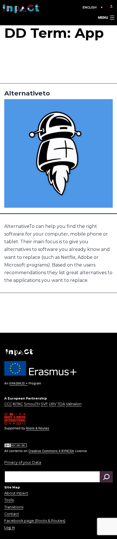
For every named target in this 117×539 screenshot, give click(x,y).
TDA (61, 404)
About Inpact (16, 493)
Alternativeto (27, 93)
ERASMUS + (18, 383)
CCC (8, 404)
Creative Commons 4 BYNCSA (51, 451)
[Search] (106, 476)
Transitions (13, 507)
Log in (9, 527)
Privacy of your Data (22, 462)
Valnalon (74, 404)
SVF (44, 404)
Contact (11, 514)
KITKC (18, 404)
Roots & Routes (37, 428)
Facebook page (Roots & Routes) (34, 521)
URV (53, 404)
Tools (9, 500)
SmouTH (32, 404)
